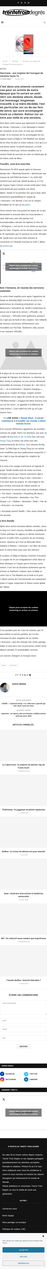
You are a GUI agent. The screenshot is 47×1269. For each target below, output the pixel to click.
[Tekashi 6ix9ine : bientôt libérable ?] (23, 961)
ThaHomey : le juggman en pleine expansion (23, 809)
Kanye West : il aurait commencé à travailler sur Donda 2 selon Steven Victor (23, 420)
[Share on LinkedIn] (25, 675)
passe (27, 204)
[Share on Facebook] (20, 675)
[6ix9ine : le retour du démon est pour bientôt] (23, 832)
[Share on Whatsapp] (27, 675)
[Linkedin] (28, 3)
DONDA (4, 665)
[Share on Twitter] (22, 675)
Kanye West (13, 665)
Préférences (23, 1263)
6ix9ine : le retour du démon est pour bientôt (23, 851)
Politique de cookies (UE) (13, 1229)
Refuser (23, 1256)
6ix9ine (22, 444)
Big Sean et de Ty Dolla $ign (23, 436)
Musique (15, 61)
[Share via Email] (30, 675)
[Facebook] (18, 3)
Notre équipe (8, 1215)
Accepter (23, 1250)
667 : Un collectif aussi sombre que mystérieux (23, 938)
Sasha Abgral (6, 79)
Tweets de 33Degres (23, 1112)
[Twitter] (21, 3)
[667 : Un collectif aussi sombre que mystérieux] (23, 919)
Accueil (4, 61)
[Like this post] (17, 675)
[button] (43, 1236)
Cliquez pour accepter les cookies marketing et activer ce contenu (23, 266)
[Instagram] (25, 3)
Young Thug (5, 440)
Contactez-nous (9, 1208)
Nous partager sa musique (14, 1222)
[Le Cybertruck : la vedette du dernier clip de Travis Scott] (23, 745)
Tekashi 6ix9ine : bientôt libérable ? (23, 980)
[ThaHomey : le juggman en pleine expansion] (23, 790)
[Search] (44, 22)
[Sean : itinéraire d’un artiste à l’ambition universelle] (23, 874)
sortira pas (7, 245)
